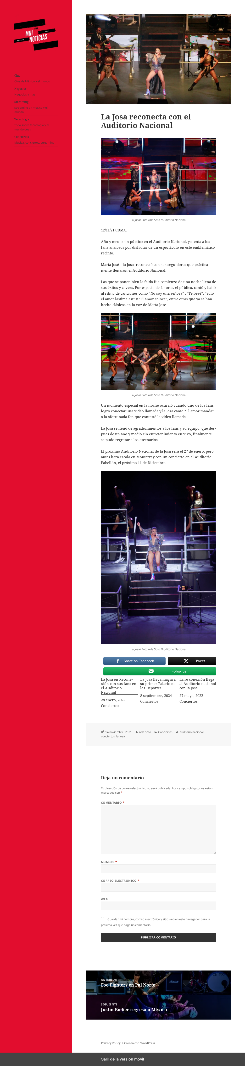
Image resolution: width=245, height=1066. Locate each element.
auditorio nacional (192, 732)
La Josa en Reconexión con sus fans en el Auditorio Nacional (118, 686)
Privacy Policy (111, 1043)
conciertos (108, 736)
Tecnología (31, 124)
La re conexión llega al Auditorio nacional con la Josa (197, 683)
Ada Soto (145, 732)
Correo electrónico (120, 881)
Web (104, 899)
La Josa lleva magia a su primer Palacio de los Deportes (158, 683)
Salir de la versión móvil (122, 1059)
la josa (120, 736)
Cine (32, 78)
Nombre (109, 862)
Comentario (113, 803)
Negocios (24, 91)
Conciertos (34, 140)
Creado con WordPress (139, 1043)
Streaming (31, 107)
